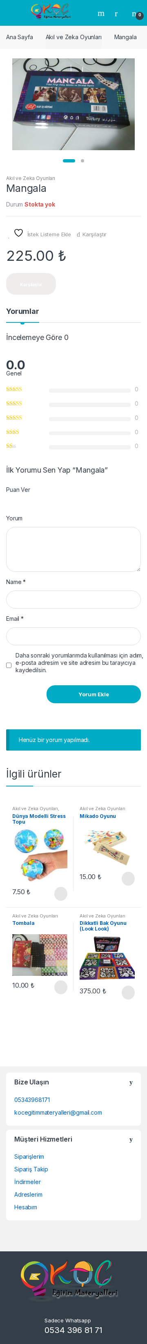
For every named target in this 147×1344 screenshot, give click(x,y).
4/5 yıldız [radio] (32, 501)
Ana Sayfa (19, 36)
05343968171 (31, 1099)
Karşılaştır (94, 234)
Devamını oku (60, 894)
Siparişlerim (29, 1156)
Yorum (14, 518)
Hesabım (25, 1207)
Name (16, 581)
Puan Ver (18, 489)
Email (15, 618)
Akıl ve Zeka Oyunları (74, 36)
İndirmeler (27, 1181)
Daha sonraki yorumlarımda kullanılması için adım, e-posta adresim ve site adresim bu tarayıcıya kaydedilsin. (79, 662)
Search (102, 13)
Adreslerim (28, 1194)
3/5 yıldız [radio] (24, 501)
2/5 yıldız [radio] (17, 501)
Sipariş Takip (31, 1169)
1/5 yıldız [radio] (9, 501)
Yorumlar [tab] (22, 311)
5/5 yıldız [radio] (40, 501)
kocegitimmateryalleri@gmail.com (58, 1112)
